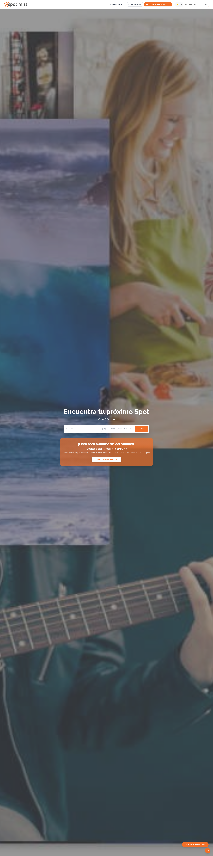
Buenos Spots (116, 4)
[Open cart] (206, 4)
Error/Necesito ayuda (197, 845)
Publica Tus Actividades (105, 460)
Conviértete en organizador (159, 4)
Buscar (141, 429)
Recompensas (136, 4)
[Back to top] (207, 850)
